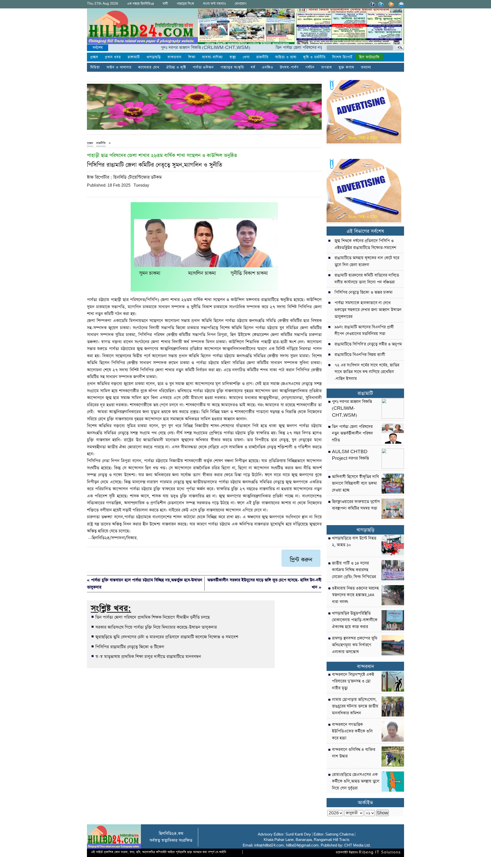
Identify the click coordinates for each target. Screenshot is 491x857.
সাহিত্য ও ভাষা (285, 57)
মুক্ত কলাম (346, 67)
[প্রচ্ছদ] (142, 27)
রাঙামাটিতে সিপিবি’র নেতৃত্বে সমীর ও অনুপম (368, 344)
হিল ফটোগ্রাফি (369, 57)
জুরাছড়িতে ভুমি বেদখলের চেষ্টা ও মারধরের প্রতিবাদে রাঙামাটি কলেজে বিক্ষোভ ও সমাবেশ (166, 637)
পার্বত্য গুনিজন (203, 67)
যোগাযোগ (240, 4)
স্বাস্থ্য (232, 57)
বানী (165, 4)
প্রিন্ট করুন (301, 560)
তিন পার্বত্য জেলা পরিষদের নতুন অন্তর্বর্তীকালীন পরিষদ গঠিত (297, 47)
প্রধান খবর (113, 57)
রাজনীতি (262, 57)
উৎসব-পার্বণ (289, 67)
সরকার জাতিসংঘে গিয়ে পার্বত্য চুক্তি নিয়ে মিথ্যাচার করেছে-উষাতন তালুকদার (156, 627)
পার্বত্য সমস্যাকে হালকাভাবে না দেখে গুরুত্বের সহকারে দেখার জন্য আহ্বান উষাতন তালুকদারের (367, 310)
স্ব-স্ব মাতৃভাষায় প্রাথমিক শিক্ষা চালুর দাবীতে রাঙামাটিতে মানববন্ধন (148, 657)
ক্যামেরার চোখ (148, 67)
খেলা (246, 57)
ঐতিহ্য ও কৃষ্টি (176, 67)
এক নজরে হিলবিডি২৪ (140, 4)
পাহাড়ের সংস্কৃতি (232, 67)
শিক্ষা (191, 57)
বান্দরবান (175, 57)
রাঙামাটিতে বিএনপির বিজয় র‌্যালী (359, 355)
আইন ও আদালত (118, 67)
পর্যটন (310, 67)
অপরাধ (326, 67)
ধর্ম (253, 67)
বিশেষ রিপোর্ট (342, 57)
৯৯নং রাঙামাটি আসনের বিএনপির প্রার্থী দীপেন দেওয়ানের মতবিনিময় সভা (364, 330)
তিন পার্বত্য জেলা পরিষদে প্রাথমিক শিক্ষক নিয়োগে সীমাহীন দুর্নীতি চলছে (152, 617)
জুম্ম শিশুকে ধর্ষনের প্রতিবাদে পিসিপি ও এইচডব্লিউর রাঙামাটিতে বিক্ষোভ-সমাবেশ (365, 244)
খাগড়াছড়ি (154, 57)
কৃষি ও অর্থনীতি (314, 57)
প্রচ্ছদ (94, 57)
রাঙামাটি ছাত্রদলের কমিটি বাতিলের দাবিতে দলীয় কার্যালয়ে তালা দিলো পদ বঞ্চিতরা (366, 279)
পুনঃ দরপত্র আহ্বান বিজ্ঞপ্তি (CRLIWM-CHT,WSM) (180, 47)
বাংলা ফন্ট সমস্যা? (214, 4)
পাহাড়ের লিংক (185, 4)
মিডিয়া (95, 67)
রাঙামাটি (365, 393)
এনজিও (267, 67)
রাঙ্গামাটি (134, 57)
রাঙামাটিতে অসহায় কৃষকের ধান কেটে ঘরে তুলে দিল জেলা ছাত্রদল (366, 261)
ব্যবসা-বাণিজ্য (212, 57)
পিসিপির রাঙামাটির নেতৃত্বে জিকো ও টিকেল (129, 647)
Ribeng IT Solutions (380, 852)
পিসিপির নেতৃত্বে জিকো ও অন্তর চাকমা (363, 292)
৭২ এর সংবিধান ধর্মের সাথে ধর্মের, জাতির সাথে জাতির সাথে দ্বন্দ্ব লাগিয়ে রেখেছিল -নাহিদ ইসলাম (366, 372)
